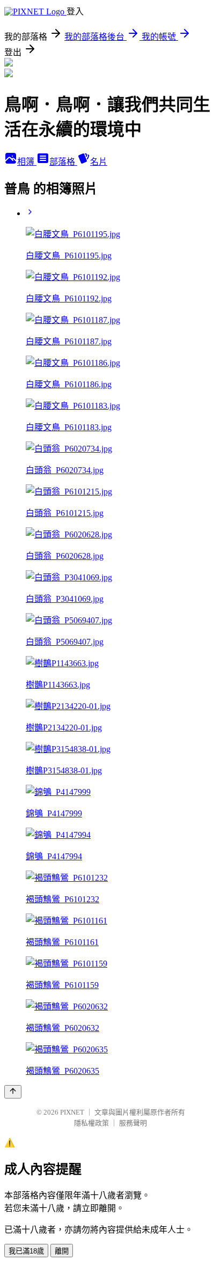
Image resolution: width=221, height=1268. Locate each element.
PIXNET (72, 1112)
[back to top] (12, 1092)
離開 (62, 1251)
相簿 (26, 161)
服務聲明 (133, 1123)
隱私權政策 (91, 1123)
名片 (98, 161)
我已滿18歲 (26, 1251)
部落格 (63, 161)
